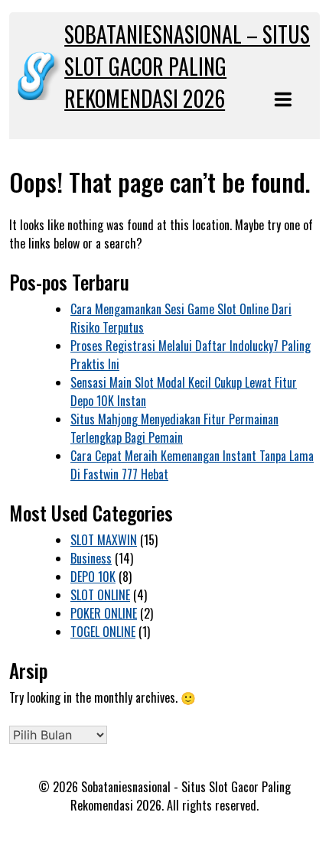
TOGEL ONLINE (102, 631)
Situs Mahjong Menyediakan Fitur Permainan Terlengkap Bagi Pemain (174, 428)
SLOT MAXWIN (103, 540)
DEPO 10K (93, 576)
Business (91, 558)
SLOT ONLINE (100, 595)
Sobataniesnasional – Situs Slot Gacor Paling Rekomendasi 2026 (187, 66)
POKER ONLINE (103, 613)
